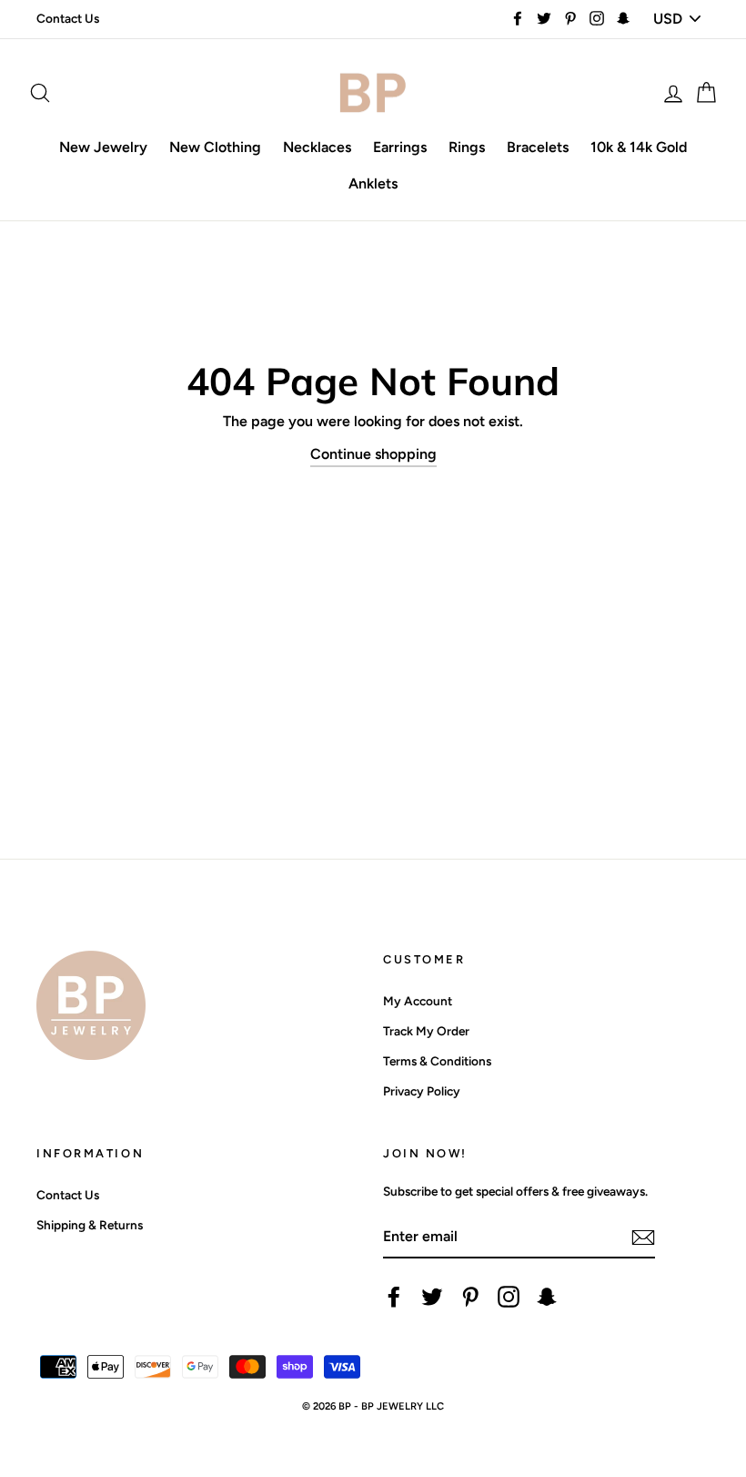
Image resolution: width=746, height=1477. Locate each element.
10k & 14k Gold (638, 147)
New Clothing (215, 147)
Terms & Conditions (437, 1061)
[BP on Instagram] (508, 1297)
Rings (467, 147)
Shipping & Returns (89, 1224)
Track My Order (426, 1031)
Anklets (373, 183)
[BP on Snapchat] (547, 1297)
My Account (417, 1000)
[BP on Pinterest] (470, 1297)
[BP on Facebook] (394, 1297)
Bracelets (538, 147)
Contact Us (67, 18)
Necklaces (317, 147)
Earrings (400, 147)
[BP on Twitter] (432, 1297)
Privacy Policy (421, 1091)
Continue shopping (373, 454)
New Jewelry (103, 147)
